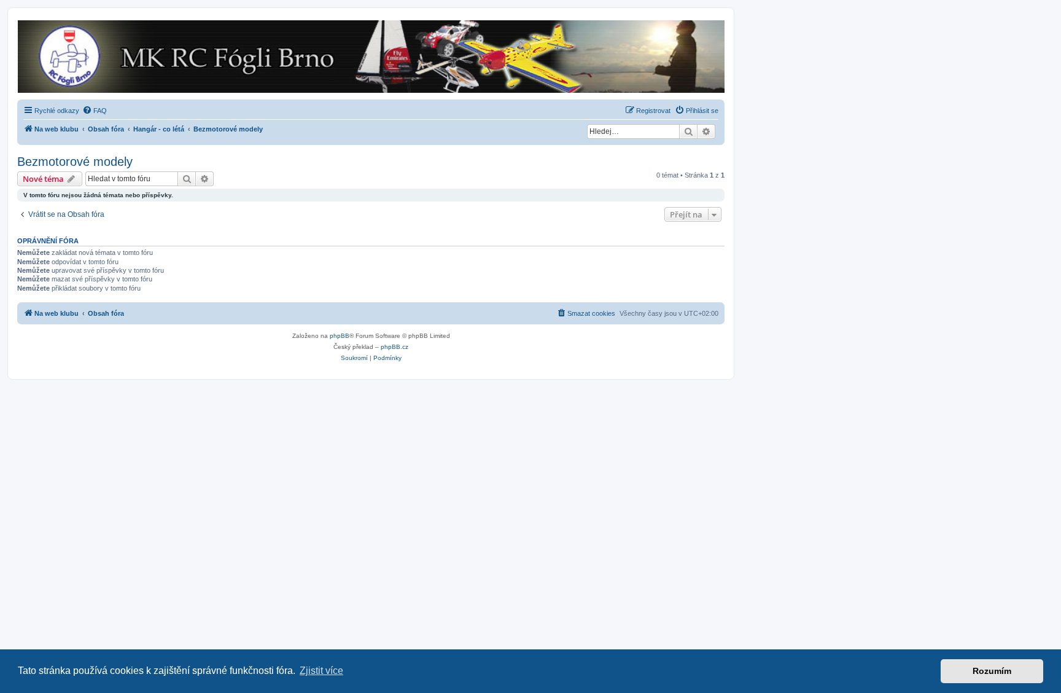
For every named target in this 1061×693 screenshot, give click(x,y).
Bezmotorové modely (75, 161)
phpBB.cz (394, 346)
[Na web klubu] (370, 56)
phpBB (339, 335)
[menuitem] (94, 110)
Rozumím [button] (992, 671)
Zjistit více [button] (321, 670)
